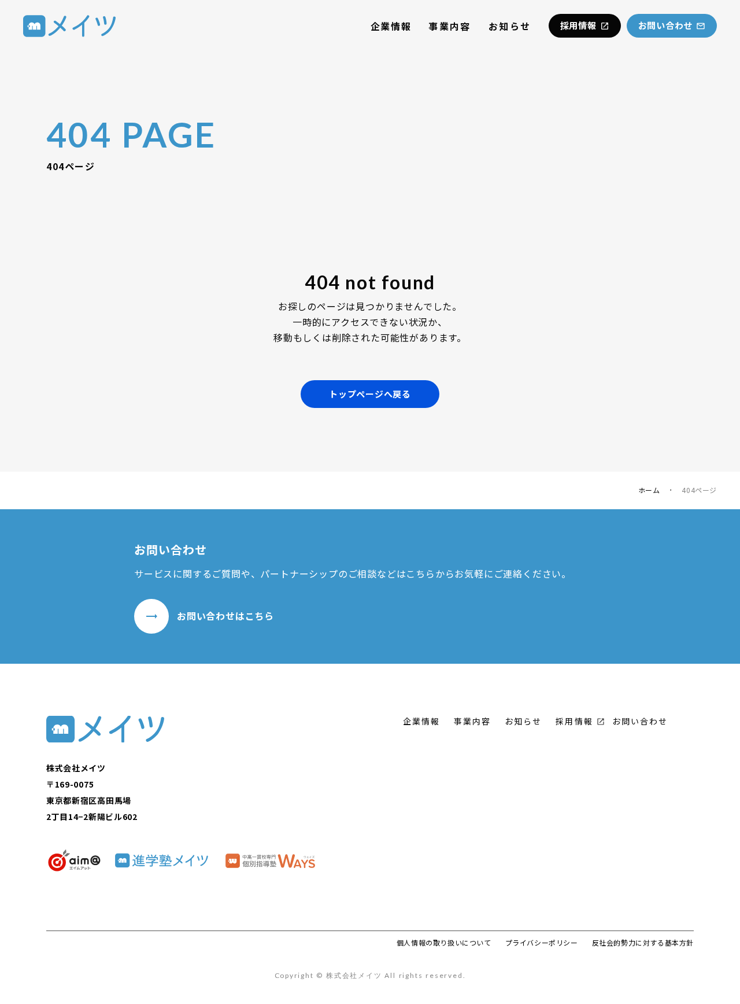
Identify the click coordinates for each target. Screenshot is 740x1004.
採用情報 (574, 721)
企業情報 (391, 26)
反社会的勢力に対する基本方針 (643, 942)
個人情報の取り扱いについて (444, 942)
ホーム (649, 490)
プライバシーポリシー (541, 942)
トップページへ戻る (370, 394)
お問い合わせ (640, 721)
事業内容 (449, 26)
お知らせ (510, 26)
